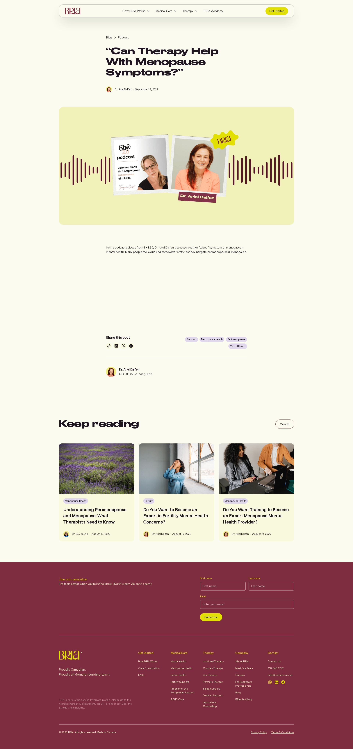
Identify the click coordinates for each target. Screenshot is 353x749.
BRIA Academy (213, 11)
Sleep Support (211, 688)
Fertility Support (180, 681)
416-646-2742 (276, 668)
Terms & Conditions (282, 732)
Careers (240, 675)
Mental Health (178, 661)
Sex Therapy (210, 675)
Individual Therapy (213, 661)
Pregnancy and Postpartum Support (182, 690)
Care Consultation (149, 668)
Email (203, 596)
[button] (136, 11)
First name (206, 578)
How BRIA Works (133, 11)
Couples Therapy (213, 668)
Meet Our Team (244, 668)
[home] (72, 11)
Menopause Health (181, 668)
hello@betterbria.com (280, 675)
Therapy (188, 11)
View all (285, 424)
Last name (254, 578)
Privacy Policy (259, 732)
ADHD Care (177, 699)
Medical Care (164, 11)
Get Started (276, 11)
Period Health (178, 675)
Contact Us (274, 661)
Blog (238, 692)
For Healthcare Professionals (243, 683)
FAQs (141, 675)
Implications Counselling (210, 704)
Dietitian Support (212, 695)
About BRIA (242, 661)
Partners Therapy (213, 681)
